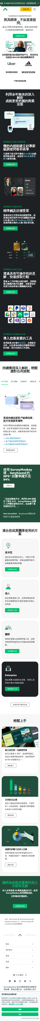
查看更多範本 (10, 450)
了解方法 (9, 486)
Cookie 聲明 (19, 1004)
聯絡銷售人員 (12, 689)
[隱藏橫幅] (38, 3)
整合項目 (22, 342)
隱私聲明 (12, 1004)
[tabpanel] (20, 421)
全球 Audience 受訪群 (23, 220)
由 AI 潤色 (27, 153)
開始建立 (11, 766)
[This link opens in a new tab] (9, 981)
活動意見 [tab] (33, 381)
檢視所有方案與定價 (20, 705)
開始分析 (11, 865)
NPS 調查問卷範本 (13, 438)
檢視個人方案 (12, 610)
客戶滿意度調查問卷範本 (16, 441)
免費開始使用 (20, 36)
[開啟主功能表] (34, 9)
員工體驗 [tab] (14, 381)
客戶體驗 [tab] (4, 381)
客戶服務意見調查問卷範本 (17, 444)
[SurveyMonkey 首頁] (5, 9)
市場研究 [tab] (23, 381)
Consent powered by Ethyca (28, 1018)
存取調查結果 (31, 3)
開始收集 (11, 815)
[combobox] (20, 974)
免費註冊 (26, 9)
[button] (20, 944)
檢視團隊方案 (12, 651)
